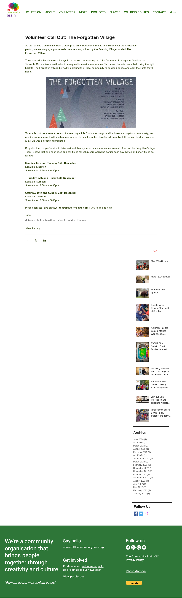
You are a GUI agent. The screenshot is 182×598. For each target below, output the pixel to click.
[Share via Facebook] (27, 240)
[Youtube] (144, 547)
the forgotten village (46, 220)
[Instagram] (146, 514)
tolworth (61, 220)
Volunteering (33, 228)
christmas (29, 220)
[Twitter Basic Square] (141, 514)
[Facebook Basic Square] (136, 514)
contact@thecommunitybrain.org (83, 547)
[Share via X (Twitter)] (35, 240)
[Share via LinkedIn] (44, 240)
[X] (133, 547)
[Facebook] (128, 547)
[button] (134, 583)
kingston (81, 220)
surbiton (71, 220)
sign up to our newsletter (85, 569)
